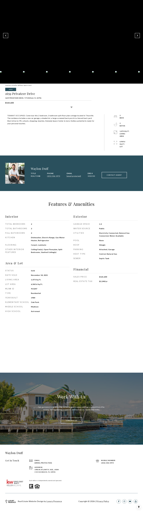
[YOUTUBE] (130, 501)
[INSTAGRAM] (124, 501)
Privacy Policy (102, 501)
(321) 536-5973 (53, 176)
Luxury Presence (54, 501)
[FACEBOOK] (119, 501)
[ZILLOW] (136, 501)
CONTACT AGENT (114, 175)
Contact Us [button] (71, 420)
